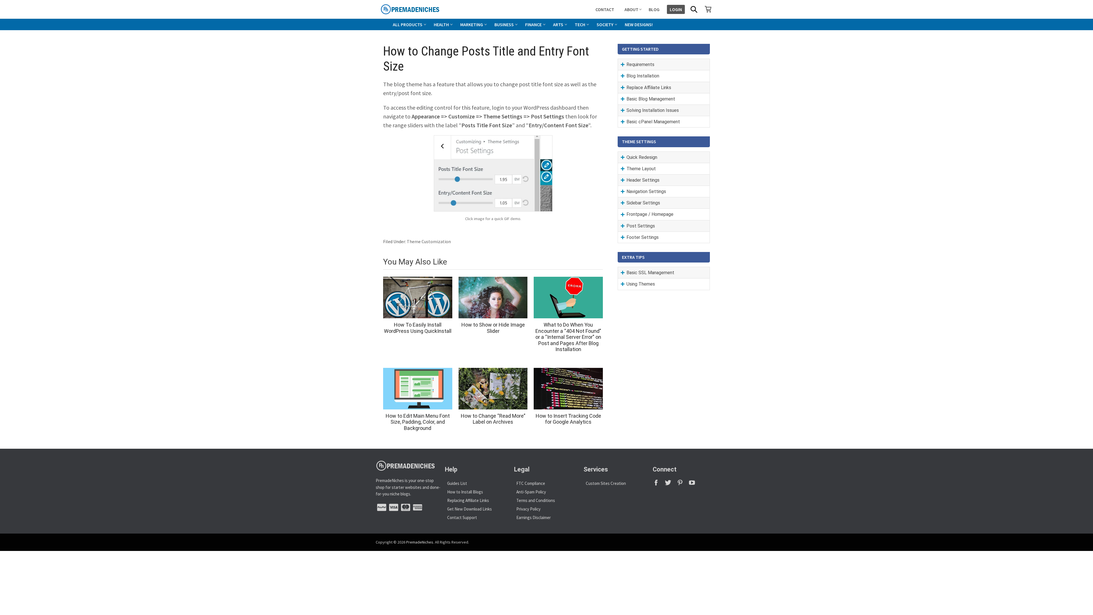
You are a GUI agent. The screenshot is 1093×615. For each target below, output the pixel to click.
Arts (558, 24)
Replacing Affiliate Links (468, 500)
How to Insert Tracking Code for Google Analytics (568, 419)
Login (676, 9)
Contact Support (462, 517)
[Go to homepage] (423, 9)
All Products (407, 24)
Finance (533, 24)
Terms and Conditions (535, 500)
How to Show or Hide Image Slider (493, 328)
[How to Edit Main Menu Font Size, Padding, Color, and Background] (417, 388)
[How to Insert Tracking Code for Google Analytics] (568, 388)
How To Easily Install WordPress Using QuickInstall (417, 328)
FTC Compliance (530, 483)
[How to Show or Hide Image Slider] (493, 297)
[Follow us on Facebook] (659, 484)
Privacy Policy (528, 509)
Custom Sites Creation (606, 483)
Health (441, 24)
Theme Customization (429, 241)
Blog (654, 9)
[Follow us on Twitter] (671, 484)
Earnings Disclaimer (533, 517)
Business (504, 24)
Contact (604, 9)
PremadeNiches (419, 542)
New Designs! (639, 24)
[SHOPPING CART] (708, 9)
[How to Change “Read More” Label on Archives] (493, 388)
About (631, 9)
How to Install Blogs (465, 492)
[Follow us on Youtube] (694, 484)
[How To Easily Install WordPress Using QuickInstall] (417, 297)
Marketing (471, 24)
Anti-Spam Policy (531, 492)
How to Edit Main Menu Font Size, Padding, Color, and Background (418, 422)
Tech (580, 24)
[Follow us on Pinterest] (683, 484)
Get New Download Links (469, 509)
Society (605, 24)
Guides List (457, 483)
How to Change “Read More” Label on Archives (493, 419)
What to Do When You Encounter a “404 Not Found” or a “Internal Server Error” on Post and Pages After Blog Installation (568, 337)
